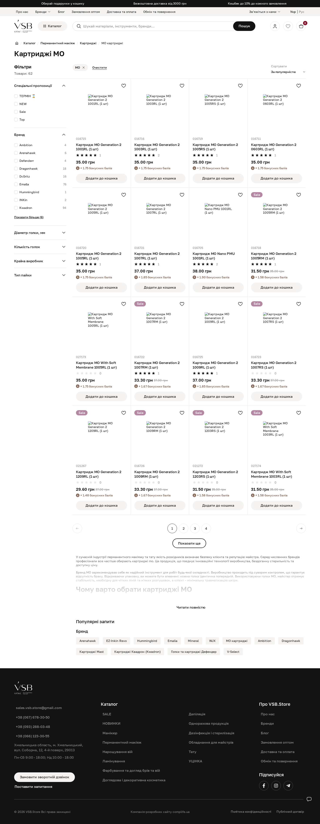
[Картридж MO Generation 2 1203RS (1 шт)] (218, 435)
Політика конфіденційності (251, 811)
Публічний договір (290, 811)
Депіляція (197, 714)
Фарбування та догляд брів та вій (131, 770)
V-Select (233, 651)
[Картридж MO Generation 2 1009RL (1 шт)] (218, 326)
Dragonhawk (291, 641)
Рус (301, 12)
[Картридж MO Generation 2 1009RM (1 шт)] (160, 435)
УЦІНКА (195, 761)
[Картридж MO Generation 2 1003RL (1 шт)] (160, 107)
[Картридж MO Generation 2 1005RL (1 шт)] (101, 217)
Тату (192, 752)
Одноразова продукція (209, 723)
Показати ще (189, 543)
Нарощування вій (118, 752)
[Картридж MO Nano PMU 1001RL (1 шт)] (218, 217)
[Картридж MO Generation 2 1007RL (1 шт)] (160, 217)
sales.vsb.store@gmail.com (39, 708)
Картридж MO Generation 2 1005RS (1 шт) (215, 146)
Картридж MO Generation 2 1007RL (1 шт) (157, 255)
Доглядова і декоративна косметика (134, 780)
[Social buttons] (309, 799)
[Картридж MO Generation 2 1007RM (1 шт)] (160, 326)
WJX (212, 641)
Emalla (172, 641)
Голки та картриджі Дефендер (194, 651)
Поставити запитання (33, 786)
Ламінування (114, 761)
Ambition (264, 641)
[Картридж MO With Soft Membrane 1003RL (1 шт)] (276, 435)
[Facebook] (264, 785)
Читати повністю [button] (191, 607)
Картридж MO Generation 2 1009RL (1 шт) (215, 364)
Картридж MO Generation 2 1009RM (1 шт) (157, 474)
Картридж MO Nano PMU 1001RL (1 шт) (214, 255)
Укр (293, 12)
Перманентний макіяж (122, 742)
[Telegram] (288, 785)
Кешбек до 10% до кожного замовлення (257, 3)
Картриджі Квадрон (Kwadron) (137, 651)
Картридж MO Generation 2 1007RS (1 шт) (273, 364)
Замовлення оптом (86, 12)
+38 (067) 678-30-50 (33, 717)
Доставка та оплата (121, 12)
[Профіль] (275, 26)
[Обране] (288, 26)
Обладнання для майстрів (211, 742)
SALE (107, 714)
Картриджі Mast (91, 651)
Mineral (193, 641)
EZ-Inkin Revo (116, 641)
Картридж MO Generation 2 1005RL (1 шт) (98, 255)
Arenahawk (87, 641)
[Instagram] (276, 785)
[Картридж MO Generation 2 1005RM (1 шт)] (276, 217)
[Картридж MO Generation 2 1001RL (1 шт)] (101, 107)
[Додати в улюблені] (123, 85)
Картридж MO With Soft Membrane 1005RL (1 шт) (96, 364)
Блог (61, 12)
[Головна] (16, 43)
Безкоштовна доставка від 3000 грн (160, 3)
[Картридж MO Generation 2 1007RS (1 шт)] (276, 326)
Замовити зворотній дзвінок (44, 777)
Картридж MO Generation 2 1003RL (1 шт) (157, 146)
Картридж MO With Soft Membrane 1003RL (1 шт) (271, 474)
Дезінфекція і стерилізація (211, 733)
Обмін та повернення (159, 12)
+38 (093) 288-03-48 (33, 726)
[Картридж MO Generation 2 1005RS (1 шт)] (218, 107)
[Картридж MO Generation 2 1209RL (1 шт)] (101, 435)
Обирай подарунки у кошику (62, 3)
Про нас (22, 12)
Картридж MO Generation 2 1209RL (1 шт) (98, 474)
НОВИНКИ (111, 723)
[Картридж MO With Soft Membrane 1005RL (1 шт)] (101, 326)
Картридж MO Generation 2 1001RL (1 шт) (98, 146)
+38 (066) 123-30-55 (32, 736)
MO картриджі (237, 641)
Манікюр (110, 733)
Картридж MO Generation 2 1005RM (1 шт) (273, 255)
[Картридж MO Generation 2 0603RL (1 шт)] (276, 107)
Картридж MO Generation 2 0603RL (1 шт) (273, 146)
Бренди (41, 12)
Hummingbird (147, 641)
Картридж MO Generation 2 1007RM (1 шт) (157, 364)
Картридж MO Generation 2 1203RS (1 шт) (215, 474)
